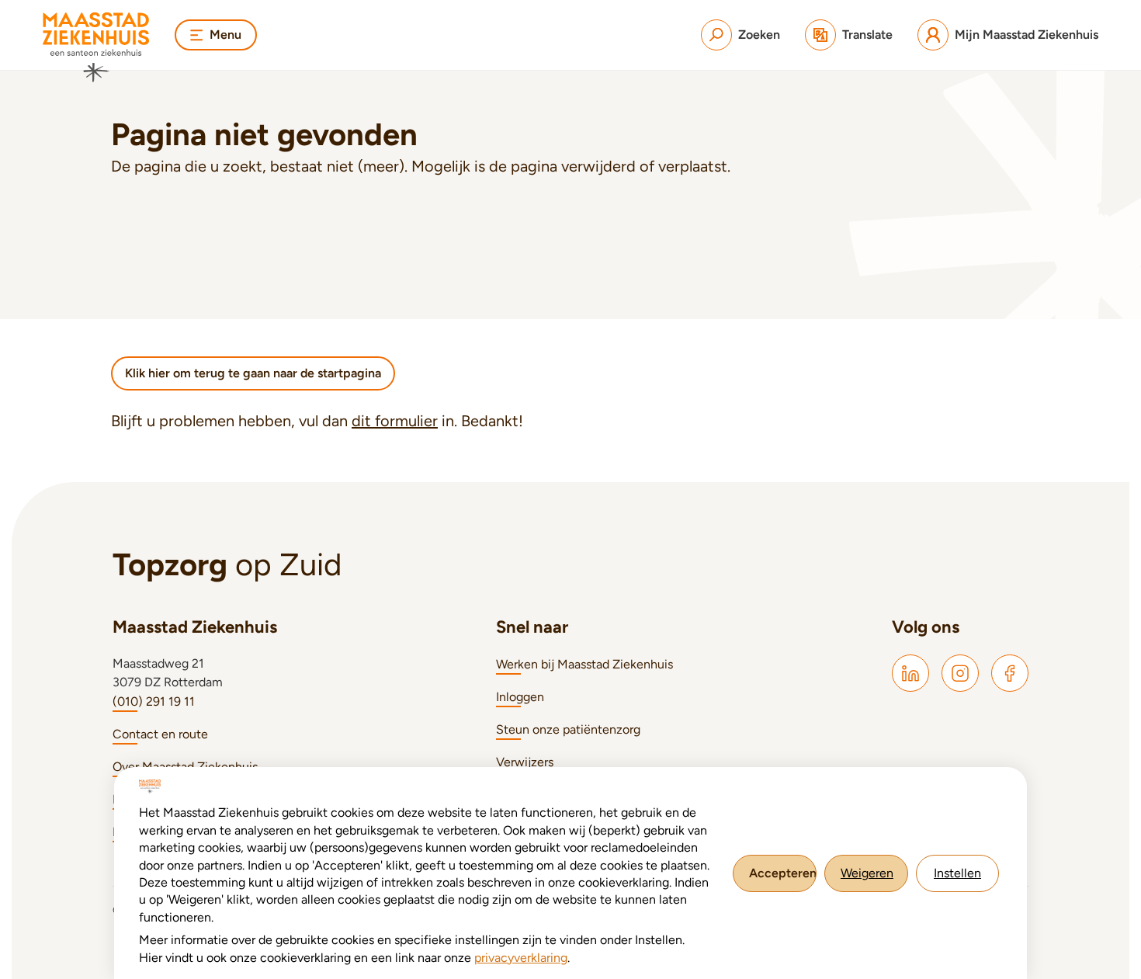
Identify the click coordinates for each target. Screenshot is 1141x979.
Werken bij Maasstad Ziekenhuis (584, 664)
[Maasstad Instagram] (960, 673)
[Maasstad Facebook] (1009, 673)
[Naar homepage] (96, 47)
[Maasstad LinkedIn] (910, 673)
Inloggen (520, 696)
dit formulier (395, 420)
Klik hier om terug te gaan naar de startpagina (253, 373)
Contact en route (160, 734)
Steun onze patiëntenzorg (568, 729)
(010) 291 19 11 (154, 701)
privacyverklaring (520, 957)
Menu (225, 34)
